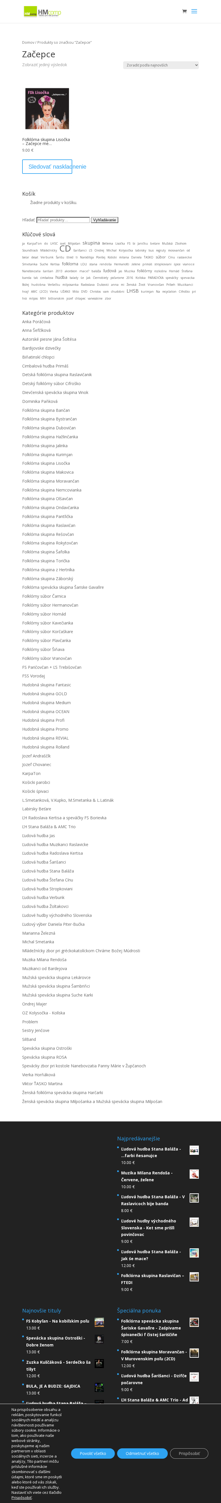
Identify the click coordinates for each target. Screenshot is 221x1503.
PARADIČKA (155, 278)
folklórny (144, 270)
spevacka (187, 277)
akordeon (71, 271)
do (46, 243)
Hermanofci (121, 264)
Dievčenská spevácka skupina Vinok (55, 392)
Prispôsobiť (189, 1453)
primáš (147, 264)
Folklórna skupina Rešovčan (48, 534)
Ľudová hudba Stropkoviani (47, 888)
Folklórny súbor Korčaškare (47, 631)
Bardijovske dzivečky (41, 348)
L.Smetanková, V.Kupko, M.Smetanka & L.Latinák (68, 800)
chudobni (117, 291)
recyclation (169, 291)
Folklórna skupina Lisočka (46, 463)
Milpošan (74, 243)
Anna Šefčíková (36, 330)
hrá (24, 298)
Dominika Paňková (40, 401)
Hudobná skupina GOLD (44, 693)
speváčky (172, 278)
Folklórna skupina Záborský (47, 578)
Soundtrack (30, 250)
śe (82, 278)
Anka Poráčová (36, 321)
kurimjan (147, 291)
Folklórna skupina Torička (46, 560)
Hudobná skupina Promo (45, 729)
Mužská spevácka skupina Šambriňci (56, 986)
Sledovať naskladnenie (50, 166)
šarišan (48, 271)
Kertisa (55, 264)
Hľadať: (28, 219)
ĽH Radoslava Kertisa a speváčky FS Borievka (64, 817)
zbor (108, 298)
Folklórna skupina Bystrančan (49, 419)
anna (115, 285)
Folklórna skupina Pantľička (47, 516)
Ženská (131, 285)
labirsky (140, 250)
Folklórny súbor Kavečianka (47, 623)
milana (124, 257)
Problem (30, 1021)
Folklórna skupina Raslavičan (48, 525)
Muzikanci (185, 284)
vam (106, 291)
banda (26, 278)
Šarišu (60, 257)
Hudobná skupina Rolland (45, 747)
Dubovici (103, 285)
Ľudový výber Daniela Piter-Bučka (53, 924)
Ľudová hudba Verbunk (43, 897)
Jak (88, 278)
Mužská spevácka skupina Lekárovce (56, 977)
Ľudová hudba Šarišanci (44, 862)
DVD (84, 291)
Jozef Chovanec (36, 764)
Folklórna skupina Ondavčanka (50, 507)
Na (158, 291)
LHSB (133, 290)
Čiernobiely (100, 278)
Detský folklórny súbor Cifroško (51, 383)
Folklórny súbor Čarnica (44, 596)
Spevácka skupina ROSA (44, 1057)
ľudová (109, 270)
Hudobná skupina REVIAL (45, 738)
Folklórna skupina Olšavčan (47, 498)
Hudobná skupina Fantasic (46, 684)
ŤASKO (148, 257)
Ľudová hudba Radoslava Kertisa (52, 853)
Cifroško (184, 291)
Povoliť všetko (93, 1453)
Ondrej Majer (34, 1004)
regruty (161, 250)
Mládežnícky (48, 250)
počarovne (117, 278)
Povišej (100, 257)
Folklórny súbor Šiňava (43, 649)
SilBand (29, 1039)
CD (65, 248)
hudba (61, 277)
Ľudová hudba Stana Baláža (48, 871)
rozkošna (160, 271)
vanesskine (95, 298)
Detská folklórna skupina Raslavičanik (57, 374)
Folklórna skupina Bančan (46, 410)
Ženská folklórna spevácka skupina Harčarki (62, 1092)
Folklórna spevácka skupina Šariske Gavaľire (63, 587)
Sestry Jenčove (35, 1030)
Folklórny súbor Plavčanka (46, 640)
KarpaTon (34, 243)
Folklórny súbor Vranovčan (47, 658)
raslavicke (184, 257)
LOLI (84, 264)
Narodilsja (87, 257)
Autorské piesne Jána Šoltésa (49, 339)
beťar (25, 257)
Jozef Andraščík (36, 756)
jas (120, 271)
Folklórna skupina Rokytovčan (50, 543)
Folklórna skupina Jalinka (45, 445)
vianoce (189, 264)
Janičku (143, 243)
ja (23, 243)
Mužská (167, 243)
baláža (96, 271)
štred (69, 257)
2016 (129, 278)
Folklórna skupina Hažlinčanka (50, 436)
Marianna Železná (38, 933)
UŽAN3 (65, 291)
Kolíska (141, 278)
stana (93, 264)
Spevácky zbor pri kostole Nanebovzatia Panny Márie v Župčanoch (84, 1065)
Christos (95, 291)
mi (122, 285)
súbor (161, 257)
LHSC (54, 243)
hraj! (25, 291)
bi (134, 243)
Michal (111, 250)
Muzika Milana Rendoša (44, 959)
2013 (59, 271)
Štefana (187, 271)
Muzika (129, 271)
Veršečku (54, 285)
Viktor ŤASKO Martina (42, 1083)
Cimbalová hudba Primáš (45, 366)
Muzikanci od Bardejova (44, 968)
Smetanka (29, 264)
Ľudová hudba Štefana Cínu (47, 880)
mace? (84, 271)
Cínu (171, 257)
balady (74, 278)
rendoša (106, 264)
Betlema (107, 243)
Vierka (54, 291)
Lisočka (120, 243)
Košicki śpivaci (35, 791)
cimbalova (46, 278)
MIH (43, 298)
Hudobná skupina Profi (43, 720)
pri (194, 291)
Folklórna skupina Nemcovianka (51, 490)
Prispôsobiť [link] (22, 1497)
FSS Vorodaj (33, 676)
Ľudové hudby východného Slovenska (57, 915)
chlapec (80, 298)
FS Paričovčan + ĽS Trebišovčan (51, 667)
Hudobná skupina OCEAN (45, 711)
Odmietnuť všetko (142, 1453)
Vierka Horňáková (38, 1074)
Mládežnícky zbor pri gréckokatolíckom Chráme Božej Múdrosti (81, 950)
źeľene (136, 264)
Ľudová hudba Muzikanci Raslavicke (55, 844)
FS (128, 243)
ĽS (90, 250)
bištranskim (56, 298)
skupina (91, 243)
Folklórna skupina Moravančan (50, 481)
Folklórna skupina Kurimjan (47, 454)
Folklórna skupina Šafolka (46, 552)
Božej (25, 285)
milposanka (70, 285)
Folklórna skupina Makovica (48, 472)
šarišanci (80, 250)
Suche (44, 264)
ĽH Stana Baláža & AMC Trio (49, 826)
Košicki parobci (36, 782)
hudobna (38, 284)
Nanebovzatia (31, 271)
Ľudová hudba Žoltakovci (45, 906)
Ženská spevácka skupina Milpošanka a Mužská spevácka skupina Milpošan (92, 1101)
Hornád (174, 271)
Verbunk (47, 257)
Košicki (112, 257)
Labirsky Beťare (36, 808)
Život (142, 285)
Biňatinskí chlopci (38, 357)
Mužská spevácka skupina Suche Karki (57, 995)
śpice (177, 264)
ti (77, 257)
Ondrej (99, 250)
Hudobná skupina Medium (46, 702)
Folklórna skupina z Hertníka (48, 569)
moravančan (176, 250)
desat (34, 257)
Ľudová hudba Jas (38, 835)
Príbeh (170, 285)
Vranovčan (156, 284)
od (188, 250)
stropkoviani (163, 264)
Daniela (136, 257)
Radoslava (88, 285)
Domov (28, 42)
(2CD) (43, 291)
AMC (34, 291)
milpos (33, 298)
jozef (69, 298)
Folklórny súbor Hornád (44, 614)
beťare (155, 243)
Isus (151, 250)
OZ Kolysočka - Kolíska (43, 1013)
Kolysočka (126, 250)
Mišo (76, 291)
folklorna (70, 263)
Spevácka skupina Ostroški (47, 1048)
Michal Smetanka (38, 941)
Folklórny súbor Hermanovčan (50, 605)
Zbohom (180, 243)
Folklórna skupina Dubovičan (49, 427)
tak (36, 278)
